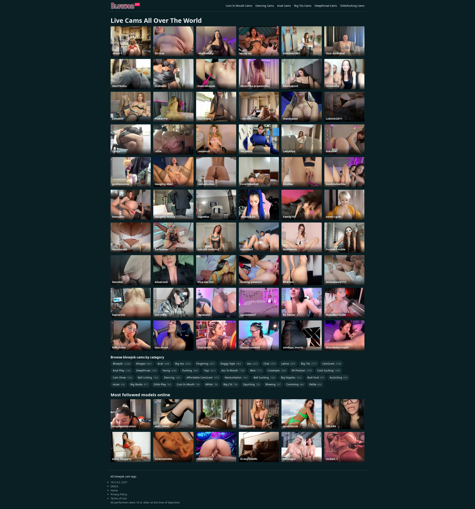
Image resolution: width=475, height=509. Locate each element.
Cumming (295, 384)
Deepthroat (146, 370)
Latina (288, 363)
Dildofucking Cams (352, 5)
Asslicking (338, 377)
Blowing (273, 384)
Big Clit (230, 384)
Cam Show (122, 377)
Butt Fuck (315, 377)
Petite (315, 384)
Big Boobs (139, 384)
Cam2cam (331, 363)
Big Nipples (291, 377)
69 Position (302, 370)
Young (169, 370)
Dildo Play (162, 384)
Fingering (205, 363)
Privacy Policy (119, 494)
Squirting (251, 384)
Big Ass (183, 363)
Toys (210, 370)
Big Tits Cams (302, 5)
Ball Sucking (264, 377)
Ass (252, 363)
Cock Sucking (328, 370)
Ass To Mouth (232, 370)
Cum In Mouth (188, 384)
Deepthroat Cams (326, 5)
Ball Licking (148, 377)
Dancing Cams (264, 5)
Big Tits (309, 363)
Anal (163, 363)
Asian (119, 384)
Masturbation (236, 377)
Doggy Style (230, 363)
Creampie (277, 370)
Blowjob (121, 363)
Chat (269, 363)
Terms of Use (119, 498)
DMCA (114, 486)
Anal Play (121, 370)
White (211, 384)
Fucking (190, 370)
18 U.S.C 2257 (119, 482)
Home (114, 490)
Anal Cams (284, 5)
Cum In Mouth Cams (239, 5)
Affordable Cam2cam (202, 377)
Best (256, 370)
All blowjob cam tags (123, 476)
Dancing (172, 377)
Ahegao (144, 363)
